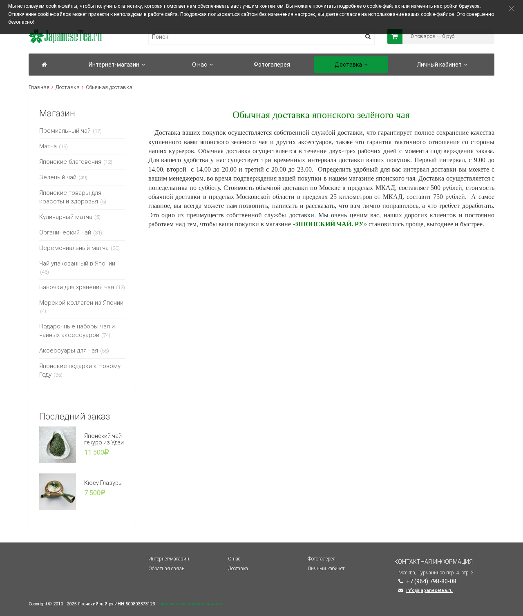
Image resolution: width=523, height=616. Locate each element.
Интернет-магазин (168, 559)
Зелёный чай (57, 177)
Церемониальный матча (74, 248)
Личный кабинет (326, 568)
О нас (234, 559)
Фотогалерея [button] (272, 64)
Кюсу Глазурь (103, 483)
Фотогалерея (321, 559)
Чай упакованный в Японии (77, 263)
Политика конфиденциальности (190, 604)
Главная (39, 87)
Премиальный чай (65, 130)
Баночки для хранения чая (76, 287)
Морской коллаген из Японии (81, 302)
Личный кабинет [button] (439, 64)
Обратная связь (166, 568)
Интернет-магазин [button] (114, 64)
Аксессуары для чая (68, 350)
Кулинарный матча (65, 217)
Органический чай (65, 232)
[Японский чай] (44, 65)
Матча (48, 146)
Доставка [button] (348, 64)
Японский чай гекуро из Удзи (104, 439)
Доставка (68, 87)
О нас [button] (199, 64)
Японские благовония (70, 161)
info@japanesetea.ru (429, 590)
